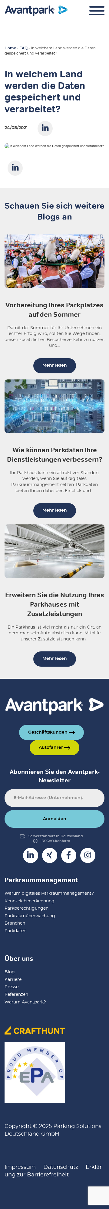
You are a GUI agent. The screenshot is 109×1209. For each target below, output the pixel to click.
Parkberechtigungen (26, 908)
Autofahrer (51, 747)
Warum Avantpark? (25, 1002)
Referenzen (16, 994)
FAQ (23, 48)
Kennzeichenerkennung (29, 901)
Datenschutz (60, 1167)
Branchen (15, 923)
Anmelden (54, 819)
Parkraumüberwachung (30, 916)
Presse (11, 987)
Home (10, 48)
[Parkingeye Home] (36, 11)
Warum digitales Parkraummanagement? (49, 893)
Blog (10, 972)
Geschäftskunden (48, 732)
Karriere (13, 980)
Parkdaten (15, 931)
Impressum (20, 1167)
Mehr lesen (54, 365)
